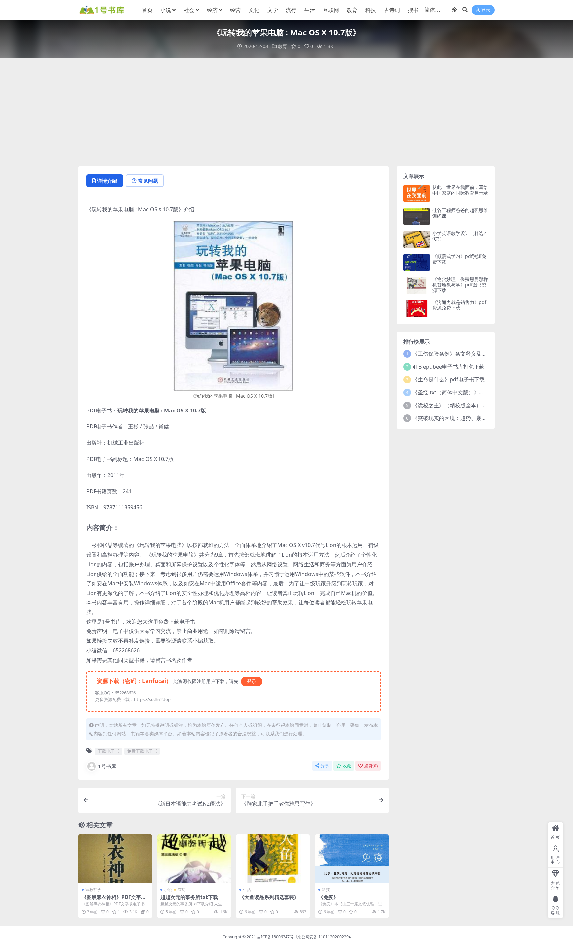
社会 (189, 10)
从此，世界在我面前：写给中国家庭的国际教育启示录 (460, 190)
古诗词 (392, 10)
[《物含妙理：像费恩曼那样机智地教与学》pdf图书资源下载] (416, 285)
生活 (309, 10)
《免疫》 (328, 897)
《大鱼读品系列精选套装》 (269, 897)
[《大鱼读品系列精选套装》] (273, 858)
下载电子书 (108, 751)
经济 (212, 10)
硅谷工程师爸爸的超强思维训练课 (460, 213)
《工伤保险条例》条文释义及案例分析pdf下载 (467, 353)
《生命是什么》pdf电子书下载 (449, 379)
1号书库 (107, 766)
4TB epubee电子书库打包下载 (448, 366)
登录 (485, 10)
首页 (147, 10)
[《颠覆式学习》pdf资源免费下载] (416, 262)
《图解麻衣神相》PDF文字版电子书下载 (114, 900)
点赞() (371, 765)
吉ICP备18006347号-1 (277, 937)
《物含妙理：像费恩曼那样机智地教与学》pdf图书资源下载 (460, 284)
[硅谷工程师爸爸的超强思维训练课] (416, 216)
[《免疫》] (352, 858)
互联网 (331, 10)
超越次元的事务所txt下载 (189, 897)
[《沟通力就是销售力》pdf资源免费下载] (416, 308)
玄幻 (182, 889)
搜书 (413, 10)
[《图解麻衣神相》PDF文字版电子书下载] (115, 858)
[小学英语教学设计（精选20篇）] (416, 239)
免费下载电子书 (142, 751)
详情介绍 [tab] (107, 180)
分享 (324, 765)
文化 (254, 10)
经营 (235, 10)
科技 (370, 10)
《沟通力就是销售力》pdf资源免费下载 (459, 305)
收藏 (347, 765)
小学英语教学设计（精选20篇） (459, 236)
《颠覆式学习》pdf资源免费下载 (459, 259)
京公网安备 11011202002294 (324, 937)
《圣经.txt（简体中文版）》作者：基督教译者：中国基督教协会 (488, 392)
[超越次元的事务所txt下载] (194, 858)
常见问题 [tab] (148, 180)
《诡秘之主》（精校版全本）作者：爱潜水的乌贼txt (474, 405)
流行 (291, 10)
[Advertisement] (286, 112)
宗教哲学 (93, 889)
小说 (165, 10)
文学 (272, 10)
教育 (352, 10)
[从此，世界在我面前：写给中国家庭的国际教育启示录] (416, 193)
